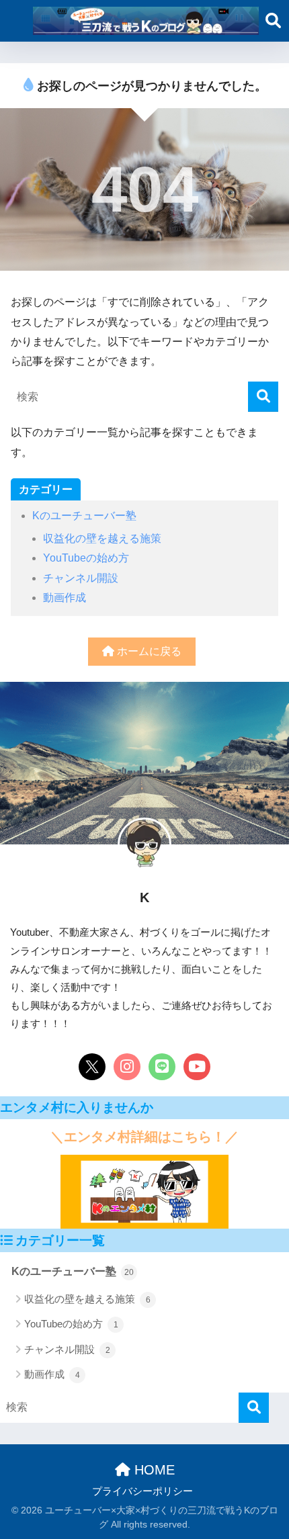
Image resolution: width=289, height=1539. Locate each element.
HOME (152, 1469)
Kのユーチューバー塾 (84, 515)
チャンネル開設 (80, 578)
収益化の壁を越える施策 (102, 538)
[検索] (263, 397)
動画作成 (64, 597)
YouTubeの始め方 (86, 558)
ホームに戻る (147, 651)
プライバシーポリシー (142, 1491)
